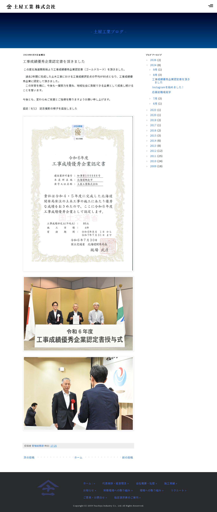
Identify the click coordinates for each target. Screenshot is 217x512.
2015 (153, 135)
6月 (155, 103)
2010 (153, 161)
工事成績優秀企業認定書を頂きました (171, 80)
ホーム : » (89, 483)
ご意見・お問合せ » (95, 497)
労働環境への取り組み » (118, 490)
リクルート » (178, 490)
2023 (153, 110)
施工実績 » (170, 483)
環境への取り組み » (152, 490)
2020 (153, 115)
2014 (153, 140)
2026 (153, 60)
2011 (153, 156)
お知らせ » (89, 490)
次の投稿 (29, 457)
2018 (153, 120)
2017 (153, 125)
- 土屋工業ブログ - (108, 31)
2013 (153, 145)
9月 (155, 69)
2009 (153, 166)
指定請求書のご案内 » (127, 497)
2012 (153, 151)
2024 (153, 65)
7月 (155, 98)
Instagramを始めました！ (168, 87)
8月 (155, 75)
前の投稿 (127, 457)
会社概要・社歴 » (146, 483)
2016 (153, 130)
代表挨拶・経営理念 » (115, 483)
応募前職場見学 (161, 92)
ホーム (78, 457)
